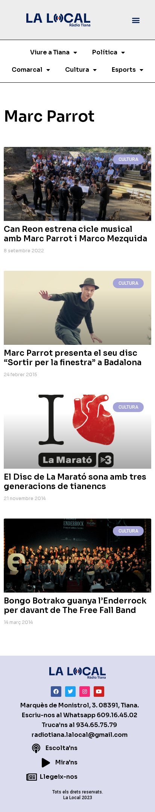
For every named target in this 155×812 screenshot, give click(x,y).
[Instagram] (84, 691)
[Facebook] (56, 691)
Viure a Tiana (50, 52)
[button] (135, 20)
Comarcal (27, 70)
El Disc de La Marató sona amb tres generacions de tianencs (75, 481)
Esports (124, 70)
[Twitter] (70, 691)
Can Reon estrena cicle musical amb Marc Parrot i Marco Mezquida (75, 234)
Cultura (77, 70)
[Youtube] (99, 691)
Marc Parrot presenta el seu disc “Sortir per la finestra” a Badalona (72, 357)
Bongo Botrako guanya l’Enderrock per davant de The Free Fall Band (75, 605)
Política (104, 52)
